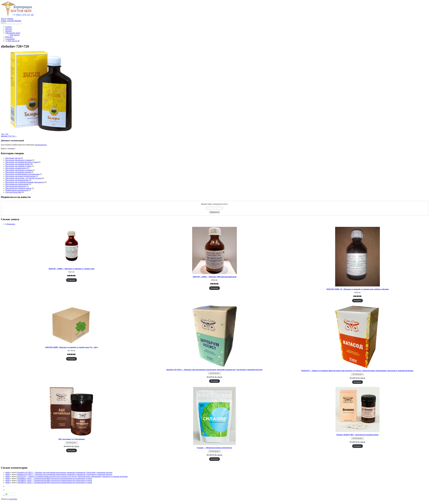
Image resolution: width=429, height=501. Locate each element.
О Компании (10, 224)
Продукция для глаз (12, 158)
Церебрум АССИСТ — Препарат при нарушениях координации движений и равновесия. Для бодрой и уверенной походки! (64, 472)
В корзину (71, 280)
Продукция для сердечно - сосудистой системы (23, 178)
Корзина (8, 31)
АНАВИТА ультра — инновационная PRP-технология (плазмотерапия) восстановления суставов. (54, 478)
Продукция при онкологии (15, 186)
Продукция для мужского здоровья (18, 170)
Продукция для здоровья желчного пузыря (21, 162)
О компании (10, 39)
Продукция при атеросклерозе (16, 184)
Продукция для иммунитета (16, 168)
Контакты (9, 37)
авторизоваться (41, 145)
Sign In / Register (7, 19)
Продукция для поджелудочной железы (20, 176)
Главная (8, 27)
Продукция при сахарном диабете (18, 188)
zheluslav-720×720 (9, 136)
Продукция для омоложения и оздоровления (22, 174)
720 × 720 (4, 134)
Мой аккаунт (15, 35)
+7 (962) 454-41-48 (12, 41)
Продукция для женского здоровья (18, 160)
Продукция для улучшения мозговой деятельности (24, 182)
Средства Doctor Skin (13, 192)
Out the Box (12, 499)
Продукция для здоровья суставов (18, 166)
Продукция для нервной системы (18, 172)
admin (7, 472)
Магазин (8, 29)
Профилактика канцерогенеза (16, 190)
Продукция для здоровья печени (17, 164)
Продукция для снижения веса (17, 180)
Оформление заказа (12, 33)
